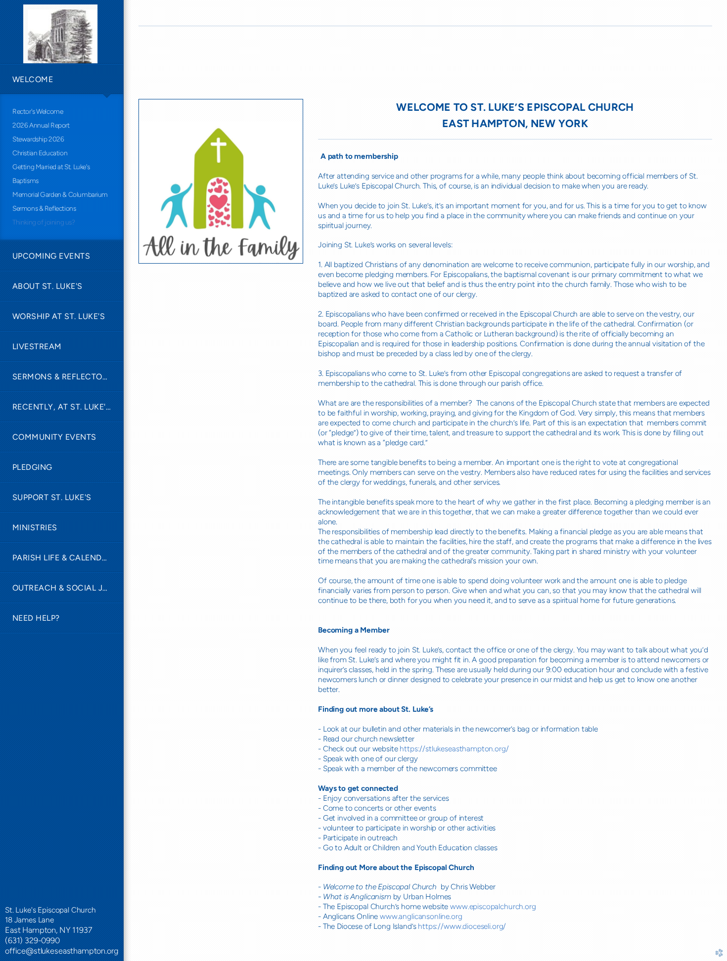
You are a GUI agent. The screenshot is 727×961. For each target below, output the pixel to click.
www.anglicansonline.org (421, 916)
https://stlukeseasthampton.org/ (454, 748)
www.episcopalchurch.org (493, 906)
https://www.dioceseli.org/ (462, 926)
